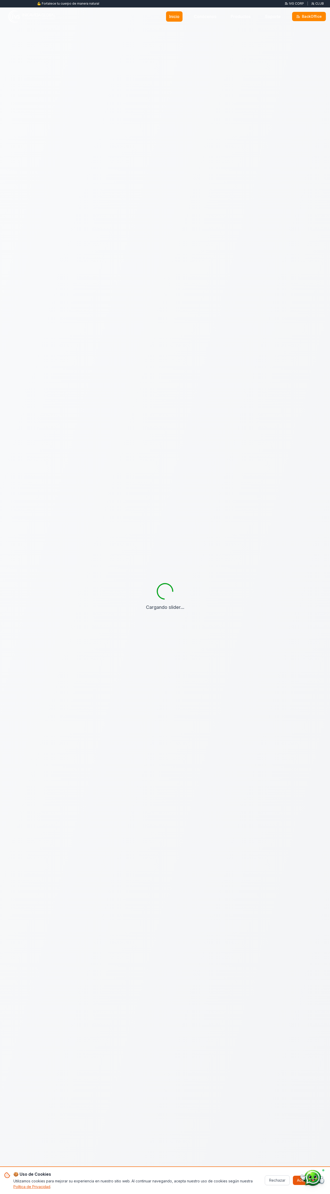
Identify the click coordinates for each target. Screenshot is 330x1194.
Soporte (273, 16)
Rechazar (277, 1180)
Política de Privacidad (31, 1186)
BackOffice (312, 16)
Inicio (174, 16)
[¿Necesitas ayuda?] (312, 1178)
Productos (241, 16)
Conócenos (205, 16)
